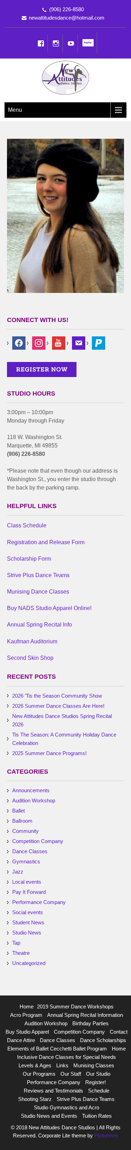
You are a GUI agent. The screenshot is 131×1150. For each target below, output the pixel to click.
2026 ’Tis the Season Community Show (57, 696)
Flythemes (105, 1135)
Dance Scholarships (103, 1040)
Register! (95, 1082)
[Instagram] (56, 43)
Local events (26, 882)
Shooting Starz (35, 1099)
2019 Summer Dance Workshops (75, 1006)
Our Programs (39, 1074)
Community (25, 831)
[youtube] (58, 342)
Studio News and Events (49, 1116)
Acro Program (26, 1015)
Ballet (18, 811)
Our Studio (98, 1074)
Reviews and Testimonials (53, 1091)
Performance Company (39, 902)
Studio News (26, 933)
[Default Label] (98, 342)
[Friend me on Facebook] (19, 342)
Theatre (21, 953)
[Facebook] (41, 43)
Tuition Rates (97, 1116)
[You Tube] (71, 43)
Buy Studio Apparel (27, 1032)
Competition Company (37, 841)
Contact (119, 1032)
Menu (15, 110)
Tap (16, 943)
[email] (78, 342)
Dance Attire (21, 1040)
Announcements (31, 790)
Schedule (98, 1091)
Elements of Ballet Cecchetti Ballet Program (57, 1049)
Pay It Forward (29, 892)
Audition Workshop (33, 800)
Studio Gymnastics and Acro (66, 1107)
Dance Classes (30, 851)
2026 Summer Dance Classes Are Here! (58, 706)
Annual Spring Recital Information (85, 1015)
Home (27, 1006)
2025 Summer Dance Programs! (49, 753)
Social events (27, 912)
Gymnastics (26, 861)
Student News (28, 922)
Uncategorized (28, 963)
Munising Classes (93, 1065)
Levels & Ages (35, 1065)
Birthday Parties (90, 1023)
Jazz (17, 872)
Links (62, 1065)
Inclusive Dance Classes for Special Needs (66, 1057)
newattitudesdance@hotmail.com (66, 18)
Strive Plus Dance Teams (86, 1099)
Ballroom (22, 821)
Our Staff (70, 1074)
